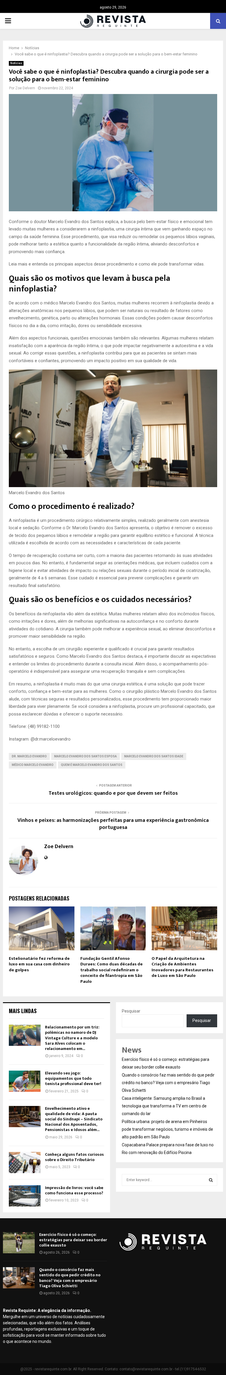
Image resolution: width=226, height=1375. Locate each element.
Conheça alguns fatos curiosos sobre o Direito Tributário (74, 1157)
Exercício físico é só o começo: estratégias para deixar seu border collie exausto (73, 1240)
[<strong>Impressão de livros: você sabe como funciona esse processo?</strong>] (25, 1195)
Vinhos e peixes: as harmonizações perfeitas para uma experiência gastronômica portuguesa (113, 824)
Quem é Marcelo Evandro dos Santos (91, 764)
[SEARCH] (211, 1180)
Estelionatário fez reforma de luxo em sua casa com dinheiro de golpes (39, 964)
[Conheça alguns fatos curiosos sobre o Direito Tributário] (25, 1162)
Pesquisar (131, 1011)
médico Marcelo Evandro (33, 764)
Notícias (16, 63)
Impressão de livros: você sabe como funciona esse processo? (74, 1190)
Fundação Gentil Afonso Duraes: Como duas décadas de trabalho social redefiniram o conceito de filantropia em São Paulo (111, 970)
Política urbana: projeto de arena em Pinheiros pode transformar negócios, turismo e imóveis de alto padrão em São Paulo (167, 1129)
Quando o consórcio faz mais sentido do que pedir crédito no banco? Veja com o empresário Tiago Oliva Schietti (168, 1083)
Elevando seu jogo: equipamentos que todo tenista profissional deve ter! (73, 1078)
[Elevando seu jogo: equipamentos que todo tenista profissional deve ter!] (25, 1081)
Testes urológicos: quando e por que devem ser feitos (113, 793)
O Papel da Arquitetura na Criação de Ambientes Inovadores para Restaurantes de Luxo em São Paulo (182, 967)
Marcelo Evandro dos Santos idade (153, 756)
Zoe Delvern (25, 88)
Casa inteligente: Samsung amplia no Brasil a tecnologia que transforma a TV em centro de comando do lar (164, 1106)
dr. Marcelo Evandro (29, 756)
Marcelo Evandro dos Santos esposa (85, 756)
